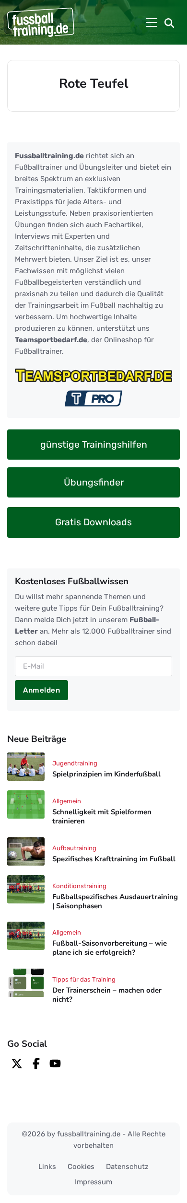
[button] (169, 22)
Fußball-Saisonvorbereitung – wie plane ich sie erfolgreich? (109, 948)
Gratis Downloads (93, 522)
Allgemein (66, 801)
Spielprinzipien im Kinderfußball (106, 774)
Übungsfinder (94, 482)
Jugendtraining (74, 763)
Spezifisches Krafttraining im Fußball (113, 859)
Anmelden (41, 690)
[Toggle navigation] (151, 22)
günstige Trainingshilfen (93, 444)
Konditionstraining (79, 886)
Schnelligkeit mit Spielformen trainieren (102, 816)
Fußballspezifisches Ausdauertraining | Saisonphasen (115, 901)
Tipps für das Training (84, 979)
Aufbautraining (74, 848)
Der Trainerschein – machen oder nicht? (107, 994)
